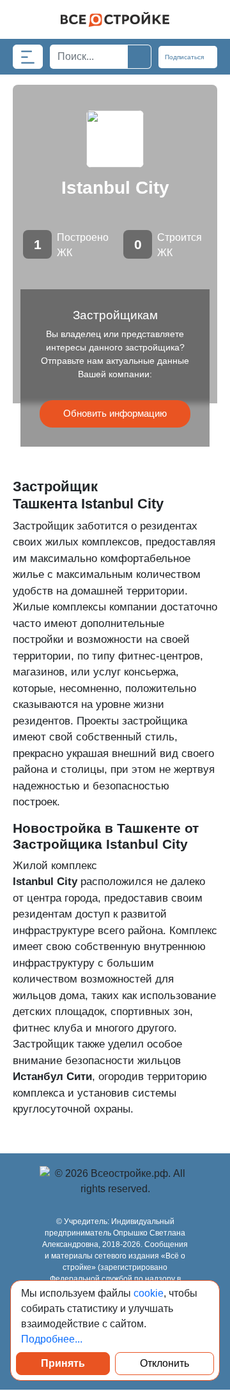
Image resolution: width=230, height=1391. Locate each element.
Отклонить (164, 1363)
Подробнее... (51, 1339)
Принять (63, 1363)
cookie (149, 1293)
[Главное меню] (28, 57)
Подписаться (185, 57)
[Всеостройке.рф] (115, 19)
